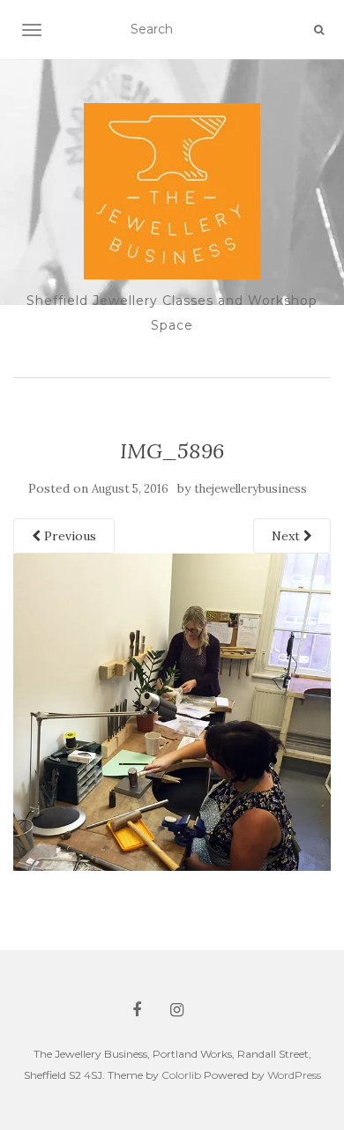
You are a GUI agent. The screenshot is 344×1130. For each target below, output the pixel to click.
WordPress (294, 1075)
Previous (68, 536)
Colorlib (181, 1075)
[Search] (319, 30)
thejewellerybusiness (250, 488)
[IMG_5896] (172, 711)
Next (287, 536)
